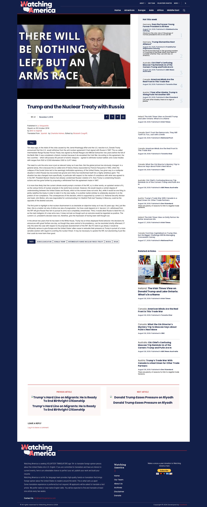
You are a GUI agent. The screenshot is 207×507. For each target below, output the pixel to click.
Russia (108, 242)
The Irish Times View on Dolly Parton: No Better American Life (158, 218)
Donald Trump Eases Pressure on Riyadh (142, 402)
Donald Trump (60, 242)
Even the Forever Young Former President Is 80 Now (158, 25)
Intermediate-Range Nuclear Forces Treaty (85, 242)
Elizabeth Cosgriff (80, 133)
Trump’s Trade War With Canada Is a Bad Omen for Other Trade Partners (157, 199)
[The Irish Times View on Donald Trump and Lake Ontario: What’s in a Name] (159, 269)
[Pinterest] (117, 117)
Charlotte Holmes (57, 133)
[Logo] (37, 7)
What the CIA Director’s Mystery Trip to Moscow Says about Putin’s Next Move (158, 165)
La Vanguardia (43, 126)
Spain (116, 242)
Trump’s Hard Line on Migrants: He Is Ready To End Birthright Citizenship (64, 407)
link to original (35, 131)
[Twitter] (185, 3)
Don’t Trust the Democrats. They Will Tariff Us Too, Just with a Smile (157, 133)
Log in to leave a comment (38, 427)
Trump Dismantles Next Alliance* (159, 43)
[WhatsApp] (123, 117)
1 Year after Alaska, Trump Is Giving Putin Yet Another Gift (160, 93)
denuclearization (44, 242)
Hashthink (183, 505)
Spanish (44, 133)
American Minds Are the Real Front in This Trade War (158, 80)
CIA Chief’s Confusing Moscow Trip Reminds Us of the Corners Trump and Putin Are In (158, 64)
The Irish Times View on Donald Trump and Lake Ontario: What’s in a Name (158, 117)
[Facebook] (106, 117)
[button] (184, 10)
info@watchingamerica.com (45, 498)
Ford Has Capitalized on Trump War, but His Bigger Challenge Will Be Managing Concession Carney (157, 235)
